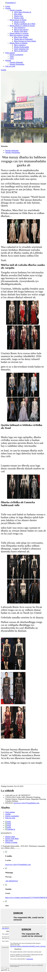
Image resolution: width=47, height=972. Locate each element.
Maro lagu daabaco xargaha (19, 35)
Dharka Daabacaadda (21, 47)
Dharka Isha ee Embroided (23, 39)
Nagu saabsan (10, 53)
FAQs (12, 58)
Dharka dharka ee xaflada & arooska (22, 26)
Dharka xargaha (19, 22)
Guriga (7, 6)
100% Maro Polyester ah (22, 12)
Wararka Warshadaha (17, 64)
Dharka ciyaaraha (16, 10)
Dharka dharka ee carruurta (19, 33)
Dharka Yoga (18, 16)
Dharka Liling (19, 18)
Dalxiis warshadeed (16, 55)
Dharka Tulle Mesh (20, 31)
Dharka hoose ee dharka (18, 20)
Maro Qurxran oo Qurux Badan (25, 41)
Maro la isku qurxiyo (21, 29)
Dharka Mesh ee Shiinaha (18, 43)
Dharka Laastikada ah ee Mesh (24, 24)
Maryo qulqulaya (20, 45)
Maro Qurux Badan (21, 37)
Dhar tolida (18, 14)
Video (12, 56)
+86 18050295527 (11, 881)
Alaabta (8, 8)
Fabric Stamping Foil (21, 49)
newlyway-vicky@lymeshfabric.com (26, 803)
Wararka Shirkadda (16, 62)
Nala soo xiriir (10, 66)
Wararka (8, 60)
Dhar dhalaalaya (19, 27)
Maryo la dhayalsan (21, 51)
